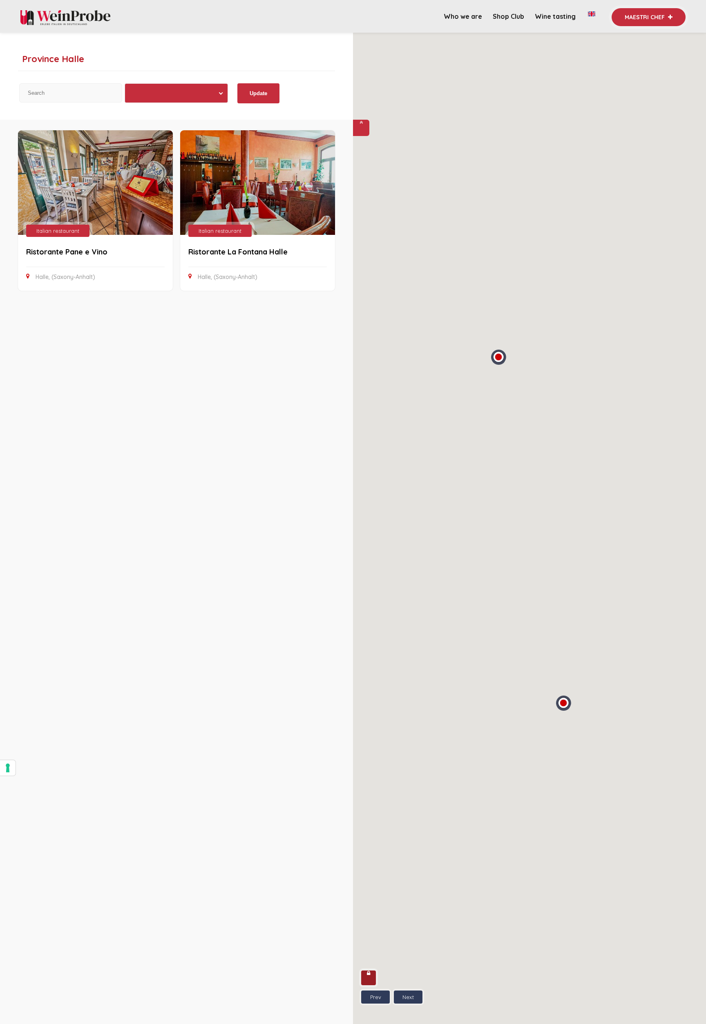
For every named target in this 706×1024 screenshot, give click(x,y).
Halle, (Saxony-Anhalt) (65, 277)
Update (258, 93)
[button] (563, 705)
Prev (375, 997)
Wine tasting (556, 16)
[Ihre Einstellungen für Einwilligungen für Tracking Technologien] (8, 768)
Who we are (463, 16)
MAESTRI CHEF (645, 17)
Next (408, 997)
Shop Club (508, 16)
